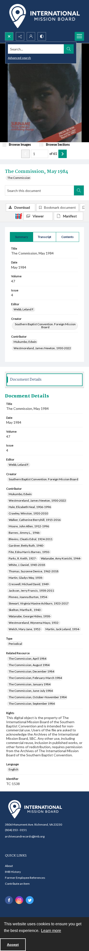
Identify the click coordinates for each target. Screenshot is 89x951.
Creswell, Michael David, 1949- (29, 584)
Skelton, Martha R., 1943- (25, 610)
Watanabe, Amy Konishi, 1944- (61, 558)
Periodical (15, 644)
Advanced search (19, 58)
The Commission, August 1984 (29, 665)
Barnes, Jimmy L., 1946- (24, 532)
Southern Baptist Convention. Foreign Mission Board (45, 325)
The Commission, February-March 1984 (35, 678)
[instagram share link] (19, 900)
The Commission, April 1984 (27, 658)
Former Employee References (25, 878)
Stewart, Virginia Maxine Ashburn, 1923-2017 (38, 603)
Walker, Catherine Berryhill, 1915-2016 (35, 520)
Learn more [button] (51, 930)
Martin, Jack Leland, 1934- (62, 629)
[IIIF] (18, 216)
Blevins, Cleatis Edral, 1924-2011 (30, 539)
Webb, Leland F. (24, 309)
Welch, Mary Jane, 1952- (25, 629)
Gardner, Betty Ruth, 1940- (26, 545)
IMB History (13, 872)
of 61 (53, 154)
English (13, 769)
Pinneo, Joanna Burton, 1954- (28, 597)
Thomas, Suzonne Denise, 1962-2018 (33, 571)
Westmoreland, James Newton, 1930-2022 (42, 348)
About (9, 866)
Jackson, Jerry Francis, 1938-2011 (31, 590)
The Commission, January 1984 (29, 684)
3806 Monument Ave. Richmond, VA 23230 (33, 824)
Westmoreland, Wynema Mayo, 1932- (34, 623)
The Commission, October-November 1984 (38, 697)
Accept (13, 945)
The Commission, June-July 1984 (31, 691)
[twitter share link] (30, 900)
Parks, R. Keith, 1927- (23, 558)
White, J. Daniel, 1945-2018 (27, 565)
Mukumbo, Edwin (25, 342)
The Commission (18, 178)
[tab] (21, 237)
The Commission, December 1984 (31, 671)
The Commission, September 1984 (32, 703)
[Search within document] (79, 190)
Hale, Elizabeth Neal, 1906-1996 (30, 507)
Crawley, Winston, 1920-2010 (28, 513)
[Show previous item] (25, 154)
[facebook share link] (9, 900)
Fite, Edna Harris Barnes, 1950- (29, 552)
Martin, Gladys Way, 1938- (26, 578)
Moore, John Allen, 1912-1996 (29, 526)
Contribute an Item (17, 883)
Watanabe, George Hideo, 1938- (30, 616)
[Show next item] (62, 154)
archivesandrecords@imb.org (24, 836)
